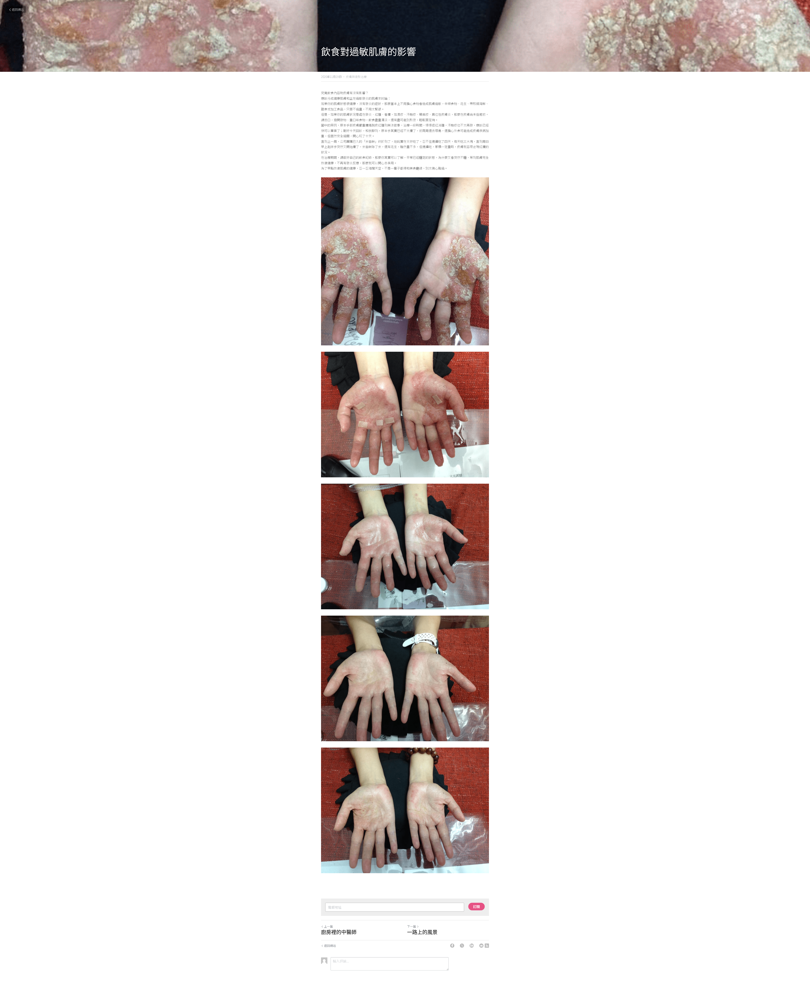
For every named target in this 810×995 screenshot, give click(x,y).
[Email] (481, 945)
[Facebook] (452, 945)
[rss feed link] (487, 945)
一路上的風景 (422, 932)
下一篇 (411, 926)
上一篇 (328, 926)
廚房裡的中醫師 (338, 932)
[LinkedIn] (472, 945)
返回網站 (18, 9)
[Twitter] (462, 945)
